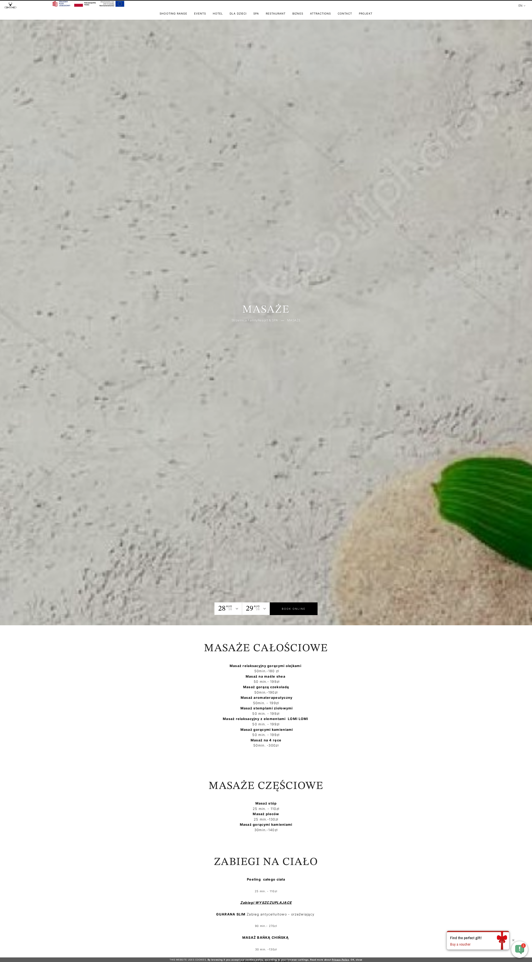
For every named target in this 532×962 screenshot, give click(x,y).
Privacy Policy (340, 959)
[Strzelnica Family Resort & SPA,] (10, 7)
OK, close (356, 959)
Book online (293, 608)
